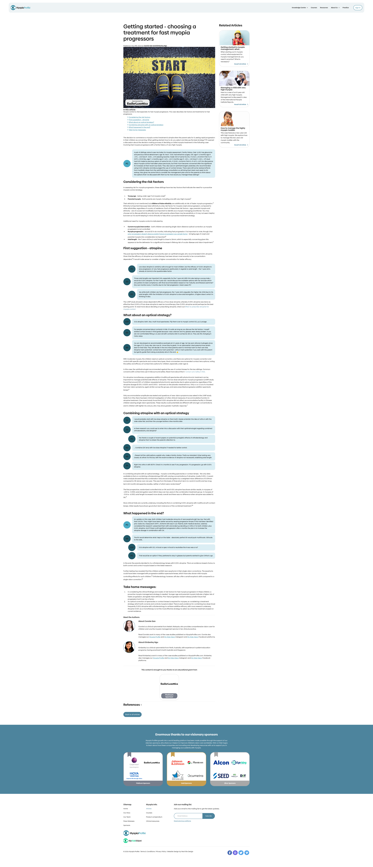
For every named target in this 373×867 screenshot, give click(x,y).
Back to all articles (132, 712)
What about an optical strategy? (141, 122)
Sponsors (126, 823)
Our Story (126, 810)
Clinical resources (152, 819)
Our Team (127, 815)
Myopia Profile (154, 636)
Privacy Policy (161, 849)
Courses (314, 8)
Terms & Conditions (147, 849)
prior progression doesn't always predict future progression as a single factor (158, 234)
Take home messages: (137, 130)
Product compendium (154, 815)
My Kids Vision (169, 636)
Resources (324, 8)
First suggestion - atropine (139, 120)
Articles (149, 806)
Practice (346, 8)
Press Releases (128, 819)
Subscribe (208, 813)
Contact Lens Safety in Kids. (195, 372)
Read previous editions (182, 819)
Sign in (357, 8)
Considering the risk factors (139, 117)
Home (125, 806)
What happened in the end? (139, 127)
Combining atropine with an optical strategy (146, 125)
